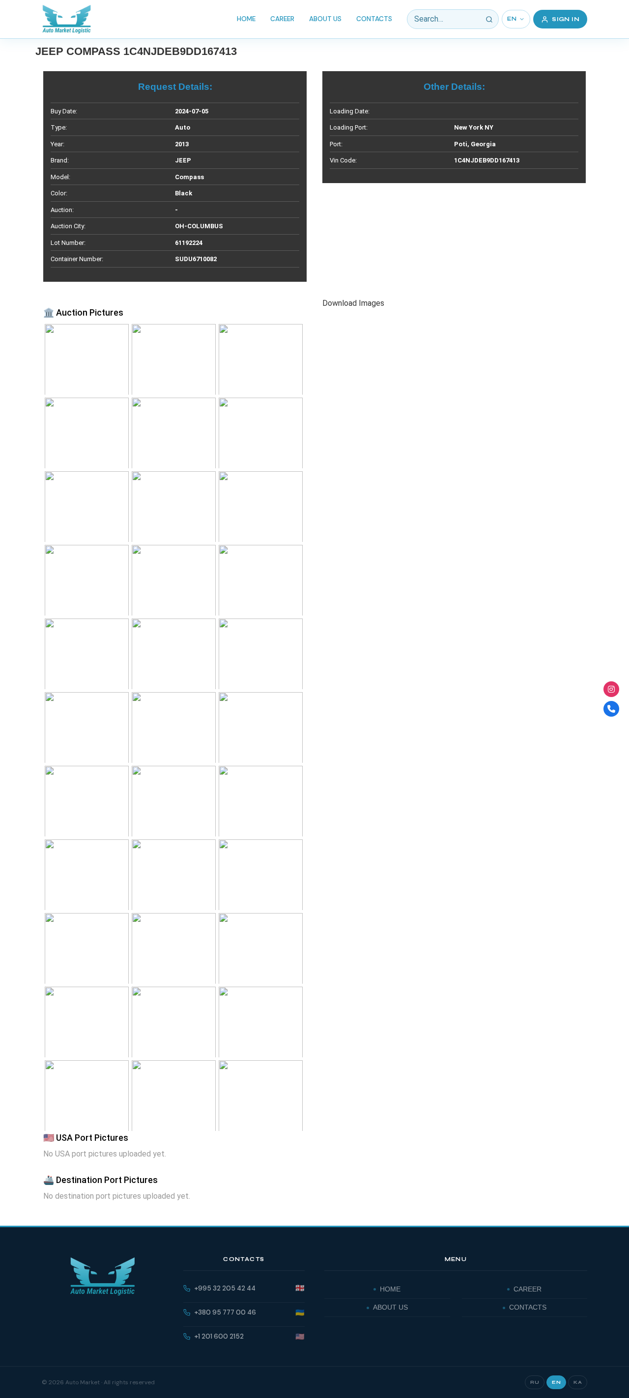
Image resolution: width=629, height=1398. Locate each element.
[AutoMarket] (66, 19)
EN (511, 19)
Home (246, 19)
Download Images (353, 303)
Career (282, 19)
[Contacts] (611, 709)
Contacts (374, 19)
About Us (325, 19)
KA (577, 1382)
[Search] (489, 19)
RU (534, 1382)
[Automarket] (611, 689)
